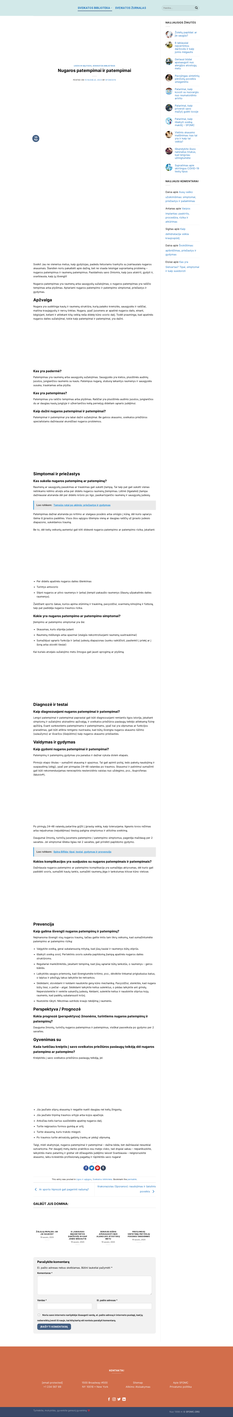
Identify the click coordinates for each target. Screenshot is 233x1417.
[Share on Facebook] (86, 1168)
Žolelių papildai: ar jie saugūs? (47, 1233)
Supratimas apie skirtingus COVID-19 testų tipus (187, 168)
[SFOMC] (53, 8)
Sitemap (138, 1382)
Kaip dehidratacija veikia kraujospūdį (177, 233)
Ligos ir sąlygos (83, 66)
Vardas (42, 1300)
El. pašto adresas (107, 1300)
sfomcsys (110, 80)
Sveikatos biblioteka (94, 8)
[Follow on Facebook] (109, 1399)
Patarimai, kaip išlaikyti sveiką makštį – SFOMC (185, 121)
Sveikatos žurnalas (130, 8)
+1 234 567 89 (52, 1386)
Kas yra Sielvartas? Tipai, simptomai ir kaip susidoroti (182, 266)
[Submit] (196, 8)
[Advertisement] (94, 43)
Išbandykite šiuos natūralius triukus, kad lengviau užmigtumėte (185, 153)
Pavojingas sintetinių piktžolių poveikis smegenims (139, 1234)
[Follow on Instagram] (114, 1399)
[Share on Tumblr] (103, 1168)
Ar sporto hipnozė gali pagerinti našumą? (63, 1189)
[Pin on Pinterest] (97, 1168)
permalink (132, 1179)
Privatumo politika (181, 1386)
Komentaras (44, 1273)
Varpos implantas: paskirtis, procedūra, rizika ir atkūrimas (177, 215)
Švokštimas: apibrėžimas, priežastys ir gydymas (180, 250)
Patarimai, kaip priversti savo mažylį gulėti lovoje (186, 108)
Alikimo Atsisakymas (138, 1386)
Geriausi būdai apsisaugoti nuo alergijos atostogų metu (108, 1235)
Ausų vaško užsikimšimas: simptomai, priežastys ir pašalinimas (180, 196)
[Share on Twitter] (91, 1168)
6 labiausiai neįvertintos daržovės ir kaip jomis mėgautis (77, 1235)
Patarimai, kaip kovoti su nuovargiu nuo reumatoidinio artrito (187, 94)
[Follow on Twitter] (119, 1399)
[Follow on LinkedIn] (124, 1399)
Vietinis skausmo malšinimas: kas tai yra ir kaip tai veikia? (186, 137)
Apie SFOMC (180, 1382)
